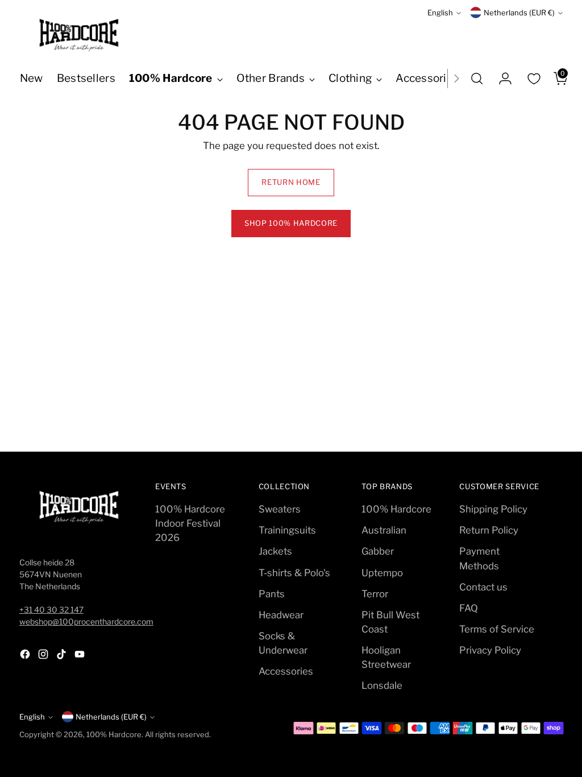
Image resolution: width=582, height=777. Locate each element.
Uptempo (382, 572)
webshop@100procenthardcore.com (86, 621)
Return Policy (488, 530)
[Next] (456, 78)
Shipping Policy (493, 509)
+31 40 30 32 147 (51, 609)
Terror (374, 594)
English (440, 12)
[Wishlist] (534, 78)
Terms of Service (496, 629)
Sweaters (280, 509)
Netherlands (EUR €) (519, 12)
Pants (272, 594)
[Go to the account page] (500, 78)
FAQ (468, 608)
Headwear (281, 615)
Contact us (483, 587)
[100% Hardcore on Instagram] (44, 656)
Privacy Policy (490, 650)
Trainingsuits (287, 530)
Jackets (275, 551)
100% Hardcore (396, 509)
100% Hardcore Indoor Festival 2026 (190, 523)
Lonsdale (381, 685)
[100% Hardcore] (79, 35)
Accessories (286, 671)
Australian (383, 530)
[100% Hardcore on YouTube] (81, 656)
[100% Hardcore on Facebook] (26, 656)
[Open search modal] (476, 78)
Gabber (377, 551)
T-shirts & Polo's (294, 572)
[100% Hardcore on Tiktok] (62, 656)
